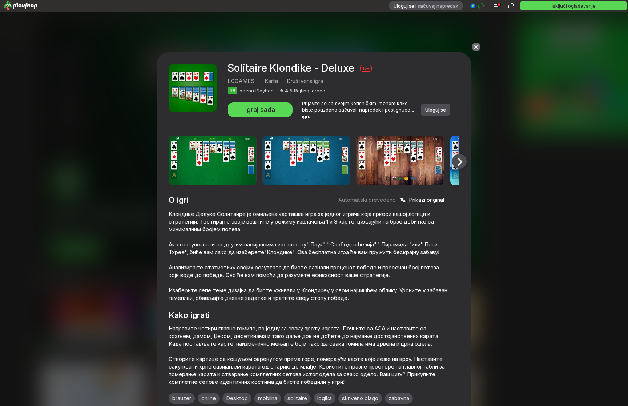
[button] (477, 5)
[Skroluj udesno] (459, 161)
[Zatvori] (476, 47)
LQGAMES (241, 80)
